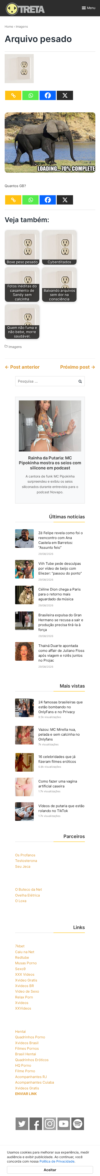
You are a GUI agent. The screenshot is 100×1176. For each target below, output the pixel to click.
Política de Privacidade (57, 1161)
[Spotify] (77, 1129)
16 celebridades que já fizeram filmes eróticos (57, 759)
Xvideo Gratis (26, 980)
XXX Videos (24, 974)
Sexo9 (20, 969)
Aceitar (50, 1170)
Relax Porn (24, 997)
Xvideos (21, 1003)
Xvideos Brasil (27, 1043)
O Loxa (20, 901)
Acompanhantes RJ (31, 1077)
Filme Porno (25, 1071)
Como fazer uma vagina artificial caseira (57, 783)
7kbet (19, 946)
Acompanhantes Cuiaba (34, 1082)
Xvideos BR (24, 986)
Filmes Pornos (27, 1048)
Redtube (22, 957)
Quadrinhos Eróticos (32, 1060)
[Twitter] (22, 1129)
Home (9, 26)
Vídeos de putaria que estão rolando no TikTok (61, 808)
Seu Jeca (22, 866)
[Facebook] (48, 95)
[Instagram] (50, 1129)
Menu (91, 8)
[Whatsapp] (30, 95)
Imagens (22, 26)
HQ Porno (23, 1065)
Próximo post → (77, 367)
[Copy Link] (13, 95)
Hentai (20, 1031)
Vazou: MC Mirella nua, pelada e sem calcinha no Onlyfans (59, 734)
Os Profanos (25, 855)
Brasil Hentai (25, 1054)
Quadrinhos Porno (30, 1037)
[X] (65, 95)
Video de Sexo (27, 991)
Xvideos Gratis (27, 1088)
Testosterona (26, 860)
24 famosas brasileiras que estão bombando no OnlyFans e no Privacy (60, 707)
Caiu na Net (24, 952)
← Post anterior (22, 367)
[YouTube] (63, 1129)
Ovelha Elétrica (27, 895)
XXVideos (23, 1008)
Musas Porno (26, 963)
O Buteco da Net (28, 889)
